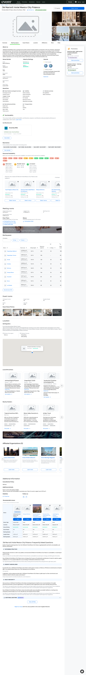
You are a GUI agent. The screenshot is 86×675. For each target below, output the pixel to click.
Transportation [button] (45, 425)
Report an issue (18, 606)
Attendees (5, 238)
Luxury (43, 2)
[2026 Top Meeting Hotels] (46, 66)
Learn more (18, 119)
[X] (24, 497)
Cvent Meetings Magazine (48, 457)
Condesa (9, 264)
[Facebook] (26, 497)
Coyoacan (9, 276)
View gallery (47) (80, 38)
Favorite (58, 8)
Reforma (9, 268)
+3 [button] (13, 425)
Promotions (24, 2)
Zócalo (8, 259)
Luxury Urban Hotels (9, 457)
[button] (25, 26)
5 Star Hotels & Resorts (28, 457)
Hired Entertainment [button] (8, 425)
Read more (46, 76)
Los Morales (9, 285)
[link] (12, 408)
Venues (18, 2)
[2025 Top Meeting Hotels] (50, 66)
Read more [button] (7, 389)
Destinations (32, 2)
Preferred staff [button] (52, 425)
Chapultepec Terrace (11, 255)
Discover (38, 2)
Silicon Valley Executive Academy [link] (31, 413)
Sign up (79, 2)
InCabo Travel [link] (47, 413)
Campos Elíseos (10, 272)
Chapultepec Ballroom (12, 251)
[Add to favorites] (18, 182)
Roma (8, 281)
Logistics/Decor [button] (26, 425)
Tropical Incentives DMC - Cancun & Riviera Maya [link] (11, 413)
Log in (83, 2)
